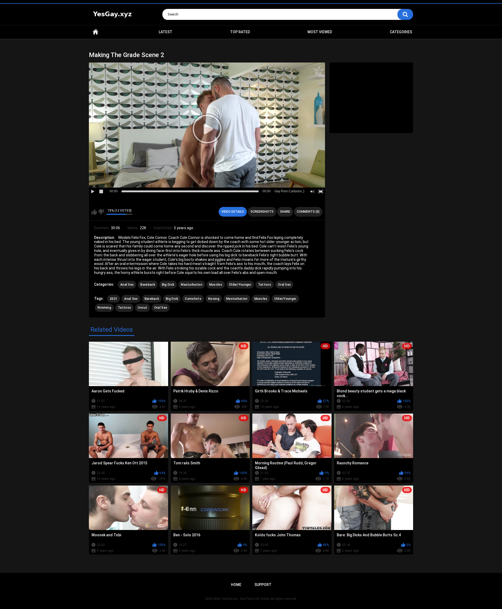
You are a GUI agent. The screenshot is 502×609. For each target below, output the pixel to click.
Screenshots (261, 211)
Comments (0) (308, 211)
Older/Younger (240, 284)
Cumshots (193, 299)
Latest (165, 32)
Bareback (147, 284)
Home (95, 32)
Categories (401, 32)
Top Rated (240, 32)
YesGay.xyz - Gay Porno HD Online (245, 599)
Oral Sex (284, 284)
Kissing (213, 299)
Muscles (215, 284)
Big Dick (168, 284)
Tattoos (264, 284)
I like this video (94, 212)
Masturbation (191, 284)
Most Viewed (319, 32)
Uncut (142, 307)
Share (285, 211)
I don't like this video (101, 212)
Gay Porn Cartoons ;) (289, 191)
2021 (113, 299)
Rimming (104, 307)
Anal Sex (127, 284)
